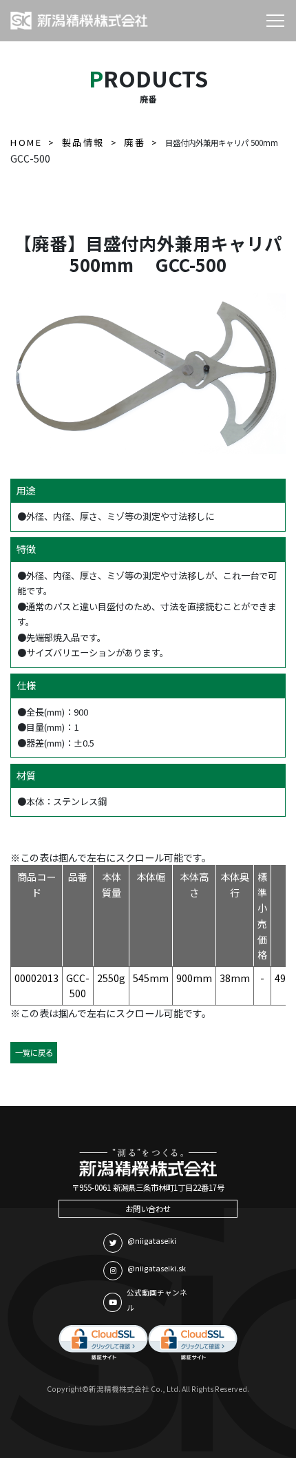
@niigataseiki (151, 1241)
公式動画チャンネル (157, 1300)
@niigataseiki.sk (156, 1268)
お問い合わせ (148, 1208)
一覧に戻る (34, 1052)
